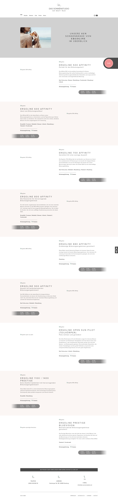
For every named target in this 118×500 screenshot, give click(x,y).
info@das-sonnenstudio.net (85, 485)
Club (36, 15)
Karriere (89, 495)
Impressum (73, 495)
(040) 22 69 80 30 (33, 483)
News (44, 15)
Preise (40, 15)
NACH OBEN (23, 495)
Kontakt (95, 495)
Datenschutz (81, 495)
